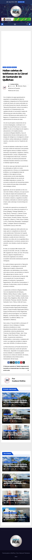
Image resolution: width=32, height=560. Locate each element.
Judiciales (14, 67)
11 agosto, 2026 (9, 519)
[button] (27, 24)
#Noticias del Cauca (13, 90)
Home (16, 556)
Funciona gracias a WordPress (9, 553)
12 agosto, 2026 (9, 502)
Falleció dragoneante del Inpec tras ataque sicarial (22, 367)
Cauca (4, 67)
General (9, 67)
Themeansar (27, 553)
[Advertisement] (16, 47)
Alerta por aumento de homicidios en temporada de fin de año (9, 368)
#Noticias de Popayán (14, 88)
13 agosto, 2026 (9, 485)
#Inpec (24, 86)
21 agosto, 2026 (9, 468)
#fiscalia (20, 86)
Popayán (14, 430)
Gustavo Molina (14, 84)
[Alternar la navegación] (15, 24)
